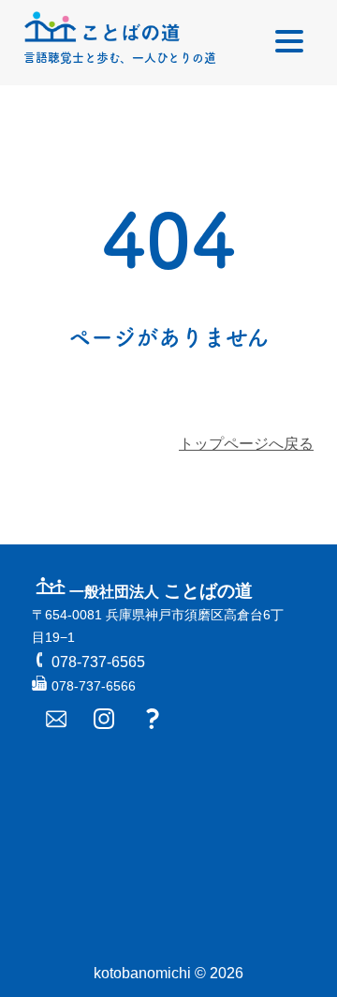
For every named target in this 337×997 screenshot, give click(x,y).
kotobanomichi (142, 973)
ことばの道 (161, 591)
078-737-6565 (98, 662)
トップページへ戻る (246, 444)
